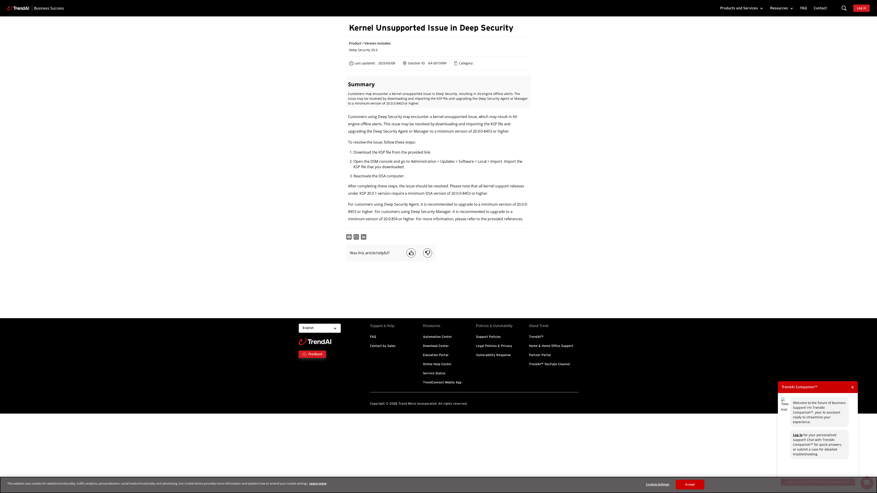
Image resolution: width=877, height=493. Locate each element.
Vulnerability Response (493, 355)
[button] (844, 8)
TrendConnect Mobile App (442, 382)
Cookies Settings (657, 484)
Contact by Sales (383, 346)
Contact (820, 8)
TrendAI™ (536, 336)
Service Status (434, 373)
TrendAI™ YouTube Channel (549, 364)
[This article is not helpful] (427, 252)
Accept (690, 484)
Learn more (318, 483)
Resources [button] (779, 8)
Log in (798, 435)
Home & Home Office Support (551, 346)
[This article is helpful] (411, 252)
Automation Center (437, 336)
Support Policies (488, 336)
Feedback (315, 354)
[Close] (870, 484)
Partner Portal (540, 355)
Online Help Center (437, 364)
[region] (438, 485)
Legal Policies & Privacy (494, 346)
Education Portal (435, 355)
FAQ (803, 8)
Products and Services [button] (739, 8)
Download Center (436, 346)
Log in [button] (861, 8)
